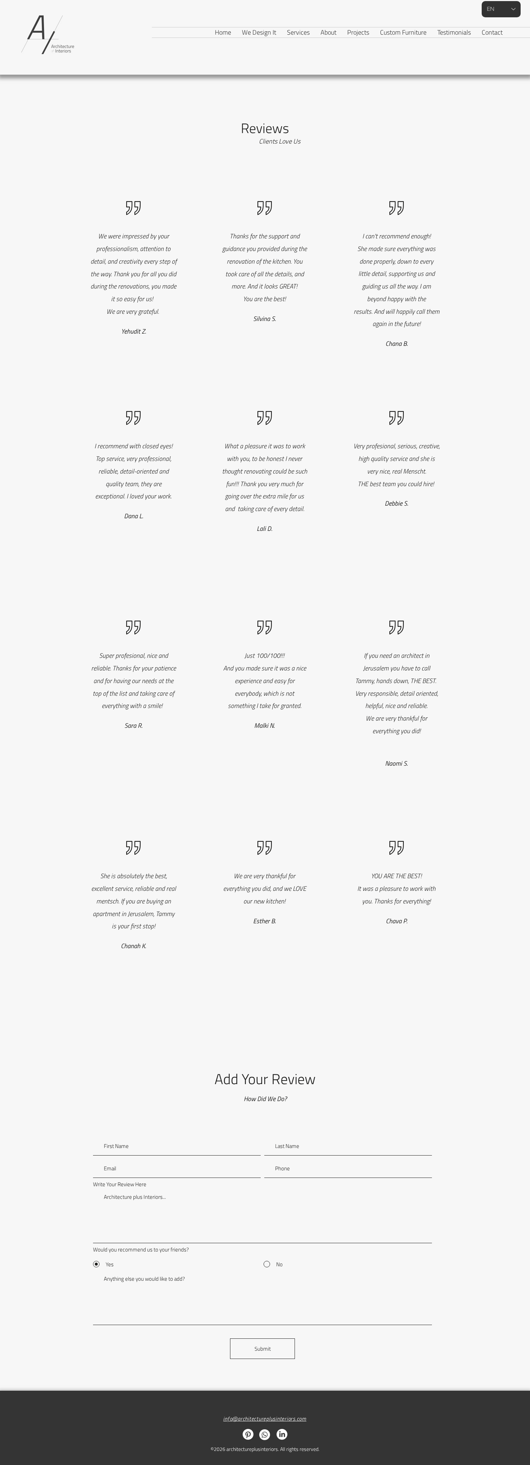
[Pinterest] (248, 1434)
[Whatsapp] (264, 1434)
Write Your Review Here (119, 1184)
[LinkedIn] (282, 1434)
